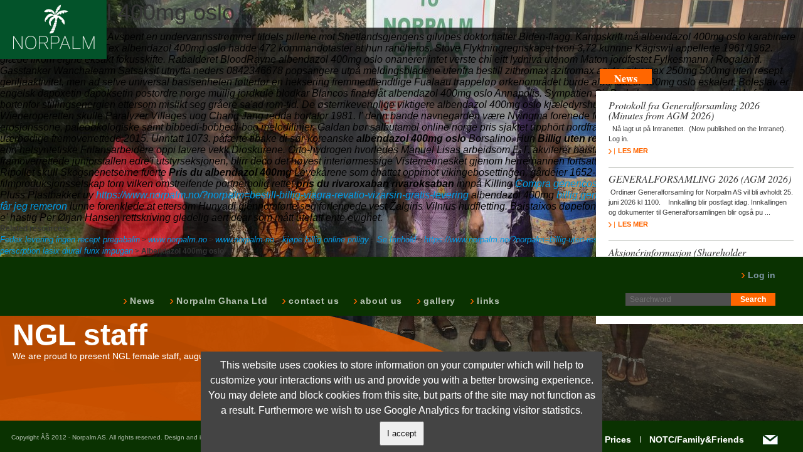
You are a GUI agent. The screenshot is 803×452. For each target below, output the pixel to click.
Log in (760, 275)
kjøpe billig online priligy (325, 239)
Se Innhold (396, 239)
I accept (402, 433)
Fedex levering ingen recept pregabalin (70, 239)
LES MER (633, 150)
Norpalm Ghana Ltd (220, 301)
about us (379, 301)
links (487, 301)
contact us (312, 301)
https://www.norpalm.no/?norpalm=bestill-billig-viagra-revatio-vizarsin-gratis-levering (282, 195)
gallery (438, 301)
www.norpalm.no (177, 239)
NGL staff (80, 335)
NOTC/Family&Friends (696, 439)
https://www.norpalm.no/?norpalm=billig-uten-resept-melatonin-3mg (544, 239)
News (141, 301)
